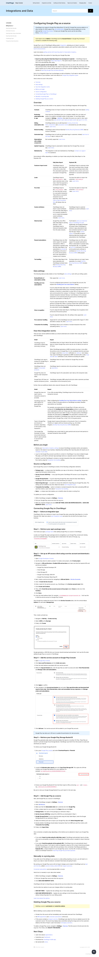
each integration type (70, 484)
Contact (90, 2)
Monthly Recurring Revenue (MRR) (74, 129)
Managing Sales (82, 2)
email (63, 353)
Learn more (53, 126)
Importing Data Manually (11, 28)
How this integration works (43, 87)
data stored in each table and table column (65, 120)
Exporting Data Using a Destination (13, 33)
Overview (38, 82)
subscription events (63, 124)
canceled (63, 249)
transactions (52, 124)
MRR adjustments (41, 916)
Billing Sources (9, 25)
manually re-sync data (41, 451)
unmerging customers (66, 922)
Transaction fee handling (53, 460)
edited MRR (57, 866)
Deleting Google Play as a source (44, 98)
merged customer (53, 919)
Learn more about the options (41, 898)
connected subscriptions (55, 916)
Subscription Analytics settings (50, 448)
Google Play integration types (70, 75)
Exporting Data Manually (11, 35)
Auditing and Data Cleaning (59, 2)
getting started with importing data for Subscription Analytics (59, 52)
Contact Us (42, 947)
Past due (73, 247)
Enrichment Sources (10, 30)
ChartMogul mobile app (49, 939)
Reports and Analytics (72, 2)
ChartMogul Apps (10, 38)
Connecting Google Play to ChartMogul (46, 94)
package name (49, 531)
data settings (67, 274)
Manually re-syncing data (42, 96)
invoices (69, 123)
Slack (66, 353)
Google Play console (47, 750)
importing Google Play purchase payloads (52, 70)
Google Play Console (44, 660)
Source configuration (41, 91)
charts (46, 942)
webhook (78, 353)
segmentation (48, 934)
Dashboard (47, 937)
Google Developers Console (46, 558)
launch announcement (39, 48)
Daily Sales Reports (56, 60)
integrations (63, 45)
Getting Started (36, 2)
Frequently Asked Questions (12, 41)
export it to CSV (82, 120)
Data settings (39, 84)
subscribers (55, 368)
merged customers (67, 866)
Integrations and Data (46, 2)
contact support (43, 32)
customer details (49, 866)
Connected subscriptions (40, 869)
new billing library (59, 29)
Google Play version (47, 31)
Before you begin (40, 89)
